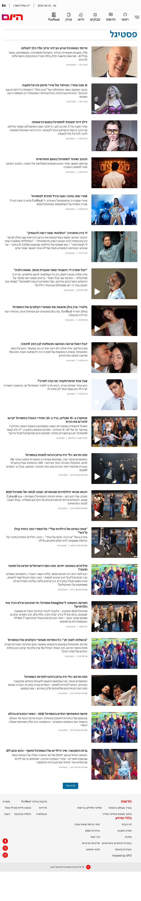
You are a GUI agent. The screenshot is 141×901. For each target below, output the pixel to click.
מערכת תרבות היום (79, 475)
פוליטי (98, 807)
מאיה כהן (83, 65)
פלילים (90, 807)
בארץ (129, 807)
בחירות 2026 (92, 830)
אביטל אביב (82, 320)
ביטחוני (112, 807)
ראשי (125, 20)
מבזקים (95, 20)
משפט (121, 814)
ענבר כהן (83, 102)
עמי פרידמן (82, 290)
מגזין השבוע (124, 830)
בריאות (81, 807)
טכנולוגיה (41, 814)
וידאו (81, 20)
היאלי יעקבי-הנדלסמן (77, 438)
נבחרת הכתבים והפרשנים (117, 843)
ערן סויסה (83, 139)
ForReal (53, 20)
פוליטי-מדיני (109, 814)
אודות (128, 837)
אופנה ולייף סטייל (21, 807)
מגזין (68, 20)
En (4, 5)
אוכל (7, 807)
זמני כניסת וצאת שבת (87, 824)
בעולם (121, 807)
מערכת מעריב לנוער (78, 546)
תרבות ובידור (39, 801)
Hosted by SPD (122, 855)
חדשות (110, 20)
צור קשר (95, 837)
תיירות (43, 807)
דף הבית (127, 824)
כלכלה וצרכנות (22, 814)
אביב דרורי (82, 253)
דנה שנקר (83, 627)
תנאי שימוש (93, 849)
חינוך (128, 814)
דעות (7, 814)
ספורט (6, 801)
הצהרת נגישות (123, 849)
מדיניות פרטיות (91, 843)
